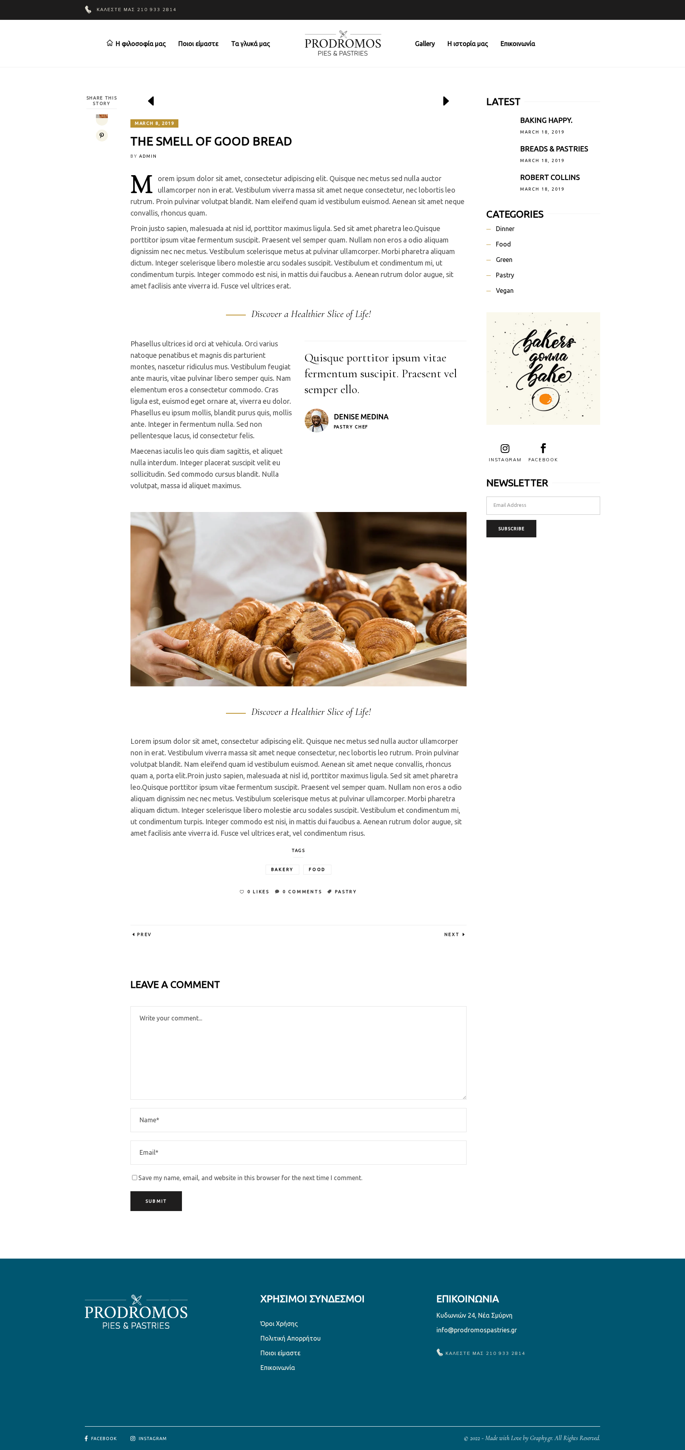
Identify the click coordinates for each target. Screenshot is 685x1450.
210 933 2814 (157, 9)
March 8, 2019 (154, 123)
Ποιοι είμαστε (280, 1352)
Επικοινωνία (277, 1367)
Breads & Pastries (554, 149)
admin (148, 156)
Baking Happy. (546, 120)
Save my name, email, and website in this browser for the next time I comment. (250, 1177)
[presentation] (151, 101)
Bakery (282, 869)
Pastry (346, 891)
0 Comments (302, 891)
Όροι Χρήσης (279, 1323)
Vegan (505, 290)
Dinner (505, 228)
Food (317, 869)
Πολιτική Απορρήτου (290, 1338)
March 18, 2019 (542, 132)
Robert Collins (550, 177)
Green (504, 259)
